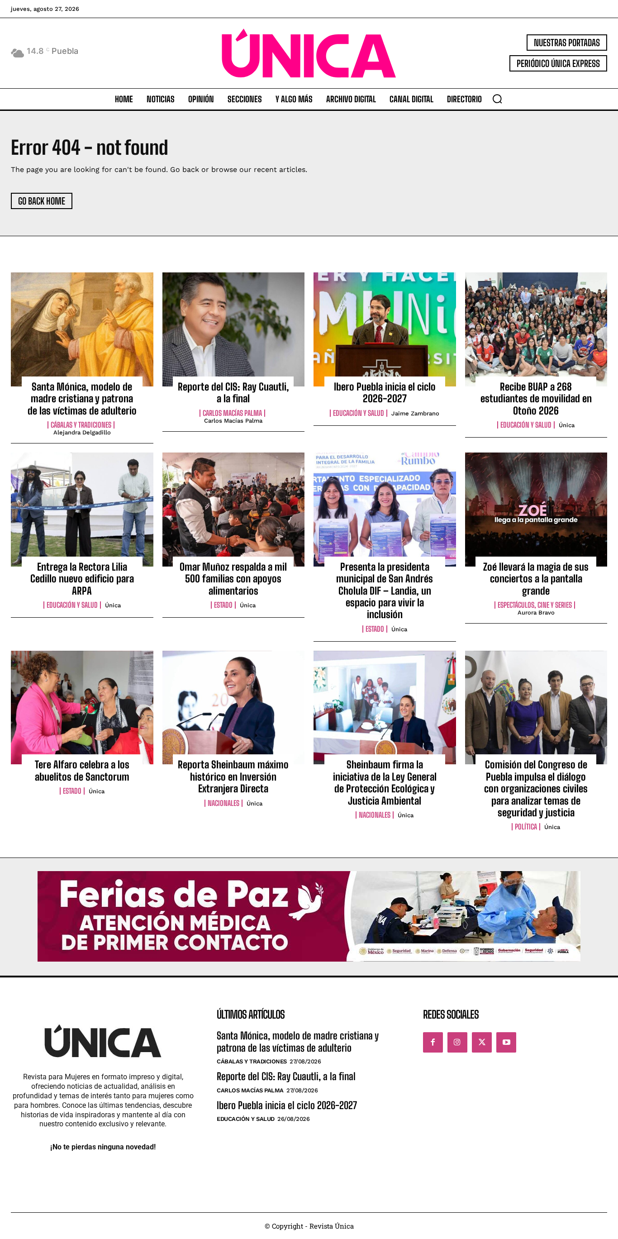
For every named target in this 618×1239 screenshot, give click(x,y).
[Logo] (309, 53)
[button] (497, 99)
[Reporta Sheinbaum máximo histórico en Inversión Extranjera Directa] (233, 708)
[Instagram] (457, 1042)
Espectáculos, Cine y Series (535, 605)
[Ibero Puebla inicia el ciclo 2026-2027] (385, 329)
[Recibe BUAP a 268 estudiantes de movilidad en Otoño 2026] (536, 329)
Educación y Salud (358, 413)
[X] (482, 1042)
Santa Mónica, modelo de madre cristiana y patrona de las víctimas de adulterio (82, 399)
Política (526, 826)
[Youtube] (506, 1042)
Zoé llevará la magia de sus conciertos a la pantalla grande (536, 579)
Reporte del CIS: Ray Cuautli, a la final (233, 393)
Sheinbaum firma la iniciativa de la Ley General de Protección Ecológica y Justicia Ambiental (385, 782)
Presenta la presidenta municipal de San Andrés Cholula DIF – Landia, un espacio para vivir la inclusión (384, 591)
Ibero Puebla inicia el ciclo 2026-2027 (385, 393)
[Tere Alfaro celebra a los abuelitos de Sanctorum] (82, 708)
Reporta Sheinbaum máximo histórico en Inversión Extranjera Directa (233, 776)
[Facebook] (433, 1042)
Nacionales (223, 803)
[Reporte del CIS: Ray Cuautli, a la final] (233, 329)
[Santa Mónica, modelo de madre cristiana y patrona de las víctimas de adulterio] (82, 329)
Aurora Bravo (536, 612)
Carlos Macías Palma (232, 413)
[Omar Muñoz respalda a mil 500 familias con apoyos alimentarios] (233, 510)
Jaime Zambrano (415, 413)
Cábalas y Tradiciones (81, 425)
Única (567, 425)
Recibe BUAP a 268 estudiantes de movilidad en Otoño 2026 (536, 399)
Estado (223, 605)
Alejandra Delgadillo (82, 432)
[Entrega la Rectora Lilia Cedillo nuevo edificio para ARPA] (82, 510)
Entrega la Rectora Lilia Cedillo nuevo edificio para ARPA (82, 579)
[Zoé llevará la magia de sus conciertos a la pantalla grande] (536, 510)
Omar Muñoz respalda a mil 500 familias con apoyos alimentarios (233, 579)
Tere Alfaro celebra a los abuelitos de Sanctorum (82, 770)
